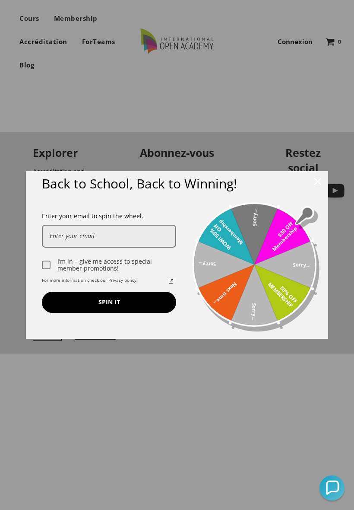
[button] (332, 487)
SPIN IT (109, 302)
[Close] (317, 181)
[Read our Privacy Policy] (171, 281)
